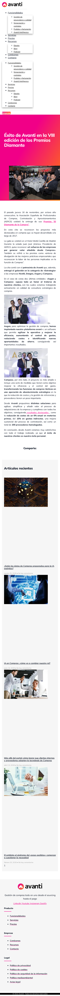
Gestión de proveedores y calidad (22, 18)
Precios (11, 38)
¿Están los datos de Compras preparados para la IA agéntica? (29, 567)
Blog (15, 48)
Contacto (12, 57)
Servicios (12, 35)
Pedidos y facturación (22, 29)
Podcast (17, 52)
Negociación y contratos (19, 24)
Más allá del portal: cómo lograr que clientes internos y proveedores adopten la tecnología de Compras (29, 759)
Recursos (12, 41)
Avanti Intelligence (21, 32)
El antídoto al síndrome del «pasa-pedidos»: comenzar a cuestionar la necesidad (30, 856)
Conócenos (13, 54)
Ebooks (17, 45)
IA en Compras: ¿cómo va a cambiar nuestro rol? (27, 663)
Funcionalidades (15, 12)
